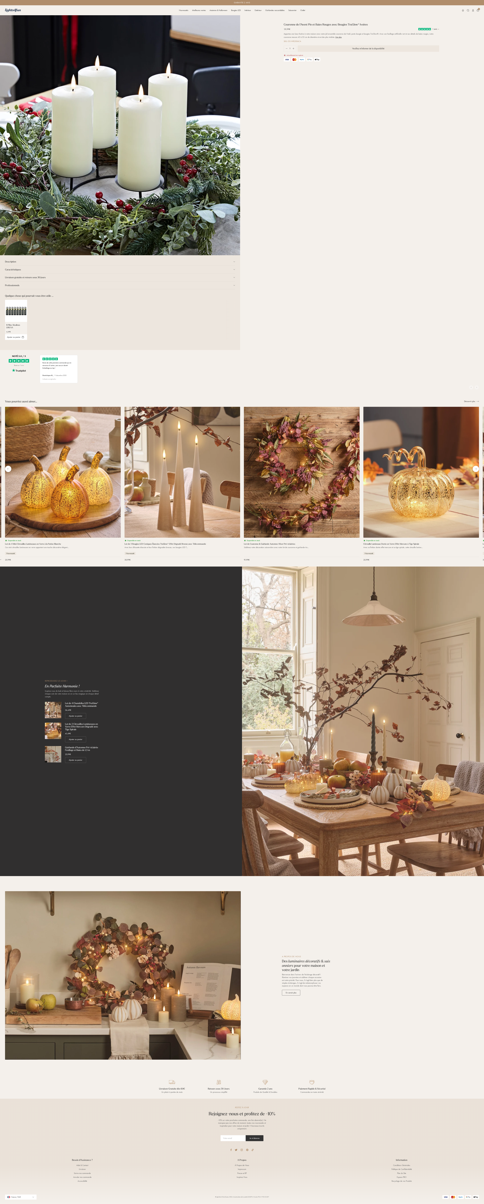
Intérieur (248, 10)
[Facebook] (231, 1150)
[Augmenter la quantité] (294, 48)
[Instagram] (241, 1150)
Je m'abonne (255, 1138)
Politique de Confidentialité (401, 1169)
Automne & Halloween (218, 10)
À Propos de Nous (242, 1165)
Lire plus (338, 37)
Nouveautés (183, 10)
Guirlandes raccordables (275, 10)
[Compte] (473, 10)
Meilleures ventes (199, 10)
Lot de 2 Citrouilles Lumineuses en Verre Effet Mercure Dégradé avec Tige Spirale (81, 727)
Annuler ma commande (82, 1177)
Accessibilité (82, 1181)
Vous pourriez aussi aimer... (21, 401)
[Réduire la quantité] (286, 48)
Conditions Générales (401, 1165)
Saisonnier (292, 10)
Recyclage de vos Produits (402, 1181)
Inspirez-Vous (242, 1177)
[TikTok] (253, 1150)
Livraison (82, 1169)
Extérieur (258, 10)
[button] (463, 10)
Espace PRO (401, 1177)
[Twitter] (236, 1150)
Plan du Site (401, 1173)
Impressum (242, 1169)
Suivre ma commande (82, 1173)
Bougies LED (236, 10)
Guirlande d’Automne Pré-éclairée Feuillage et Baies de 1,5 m (81, 748)
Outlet (302, 10)
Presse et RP (242, 1173)
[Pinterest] (247, 1150)
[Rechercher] (468, 10)
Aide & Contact (82, 1165)
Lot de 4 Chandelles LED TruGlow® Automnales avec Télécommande (81, 704)
